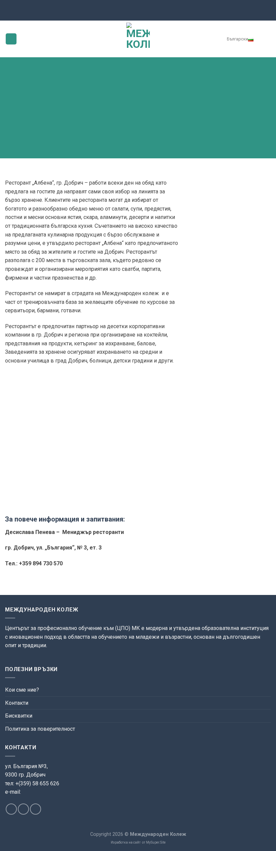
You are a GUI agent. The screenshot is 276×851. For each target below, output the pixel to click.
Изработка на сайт (126, 842)
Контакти (16, 703)
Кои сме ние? (22, 690)
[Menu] (11, 38)
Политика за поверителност (40, 729)
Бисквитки (18, 716)
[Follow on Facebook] (11, 809)
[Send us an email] (23, 809)
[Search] (266, 38)
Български (237, 38)
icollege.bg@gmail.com (30, 800)
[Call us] (35, 809)
